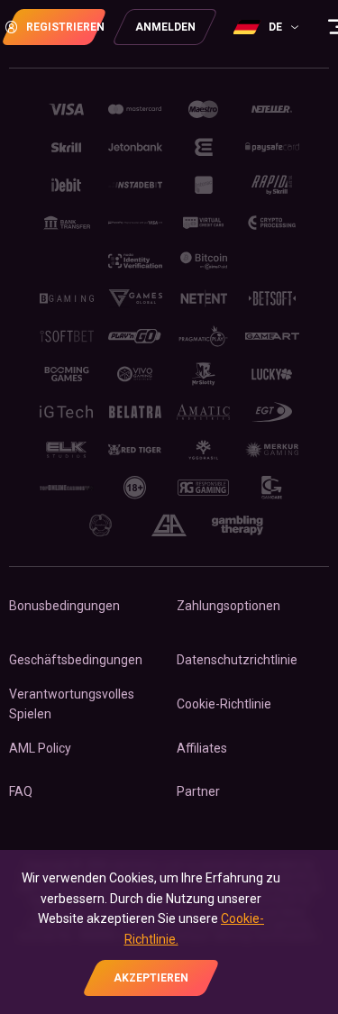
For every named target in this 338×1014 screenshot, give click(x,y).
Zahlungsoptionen (228, 605)
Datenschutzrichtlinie (237, 660)
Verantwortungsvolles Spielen (71, 704)
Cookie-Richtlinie (224, 704)
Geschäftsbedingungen (75, 660)
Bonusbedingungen (64, 605)
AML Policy (40, 748)
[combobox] (268, 27)
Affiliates (202, 748)
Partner (198, 791)
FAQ (20, 791)
